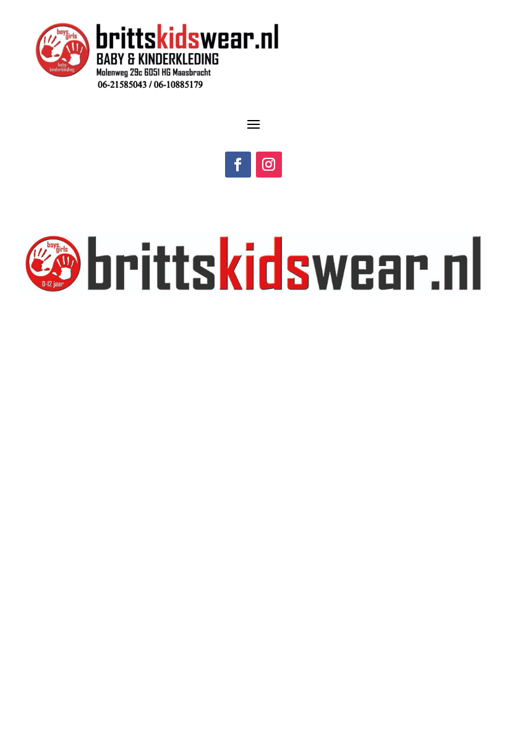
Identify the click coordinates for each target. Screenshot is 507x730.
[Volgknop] (238, 165)
